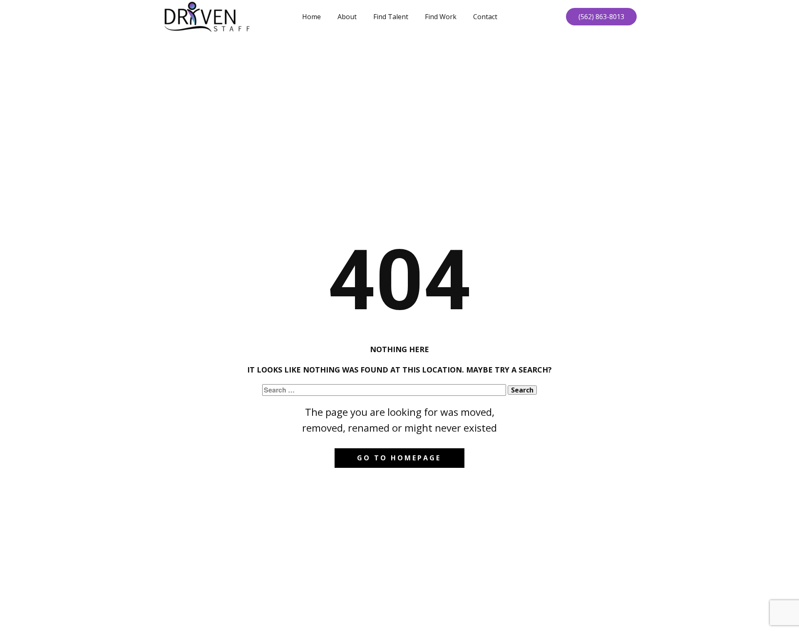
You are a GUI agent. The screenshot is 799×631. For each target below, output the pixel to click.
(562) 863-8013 (601, 16)
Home (311, 16)
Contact (485, 16)
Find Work (441, 16)
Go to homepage (399, 457)
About (347, 16)
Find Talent (390, 16)
